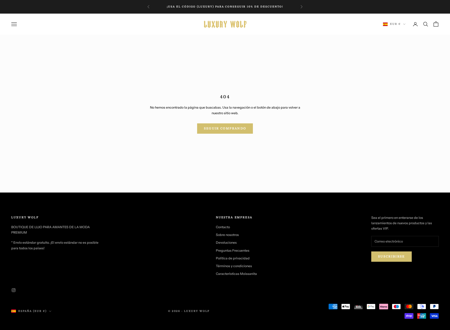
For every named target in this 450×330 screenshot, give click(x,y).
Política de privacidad (233, 258)
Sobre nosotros (227, 235)
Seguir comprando (225, 128)
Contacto (223, 227)
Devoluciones (226, 242)
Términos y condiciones (234, 266)
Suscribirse (391, 256)
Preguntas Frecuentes (232, 250)
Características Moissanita (236, 274)
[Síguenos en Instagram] (13, 290)
